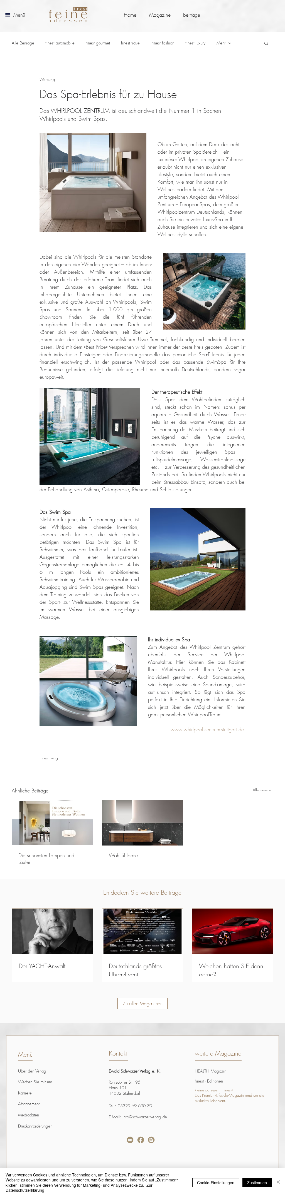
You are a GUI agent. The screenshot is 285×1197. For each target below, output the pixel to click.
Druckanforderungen (35, 1126)
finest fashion (163, 43)
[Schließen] (278, 1182)
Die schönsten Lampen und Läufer (46, 858)
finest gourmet (98, 43)
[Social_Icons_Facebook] (141, 1140)
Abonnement (29, 1104)
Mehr (221, 43)
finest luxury (195, 43)
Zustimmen (257, 1182)
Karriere (25, 1093)
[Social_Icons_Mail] (130, 1140)
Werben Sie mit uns (35, 1082)
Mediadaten (28, 1115)
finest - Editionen (209, 1081)
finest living (49, 757)
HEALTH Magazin (210, 1071)
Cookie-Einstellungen (215, 1182)
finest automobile (60, 43)
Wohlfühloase (123, 855)
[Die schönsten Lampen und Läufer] (52, 822)
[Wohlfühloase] (142, 823)
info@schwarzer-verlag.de (144, 1117)
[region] (75, 1155)
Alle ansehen (263, 789)
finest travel (131, 43)
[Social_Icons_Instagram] (151, 1140)
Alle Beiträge (23, 43)
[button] (7, 14)
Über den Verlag (32, 1071)
